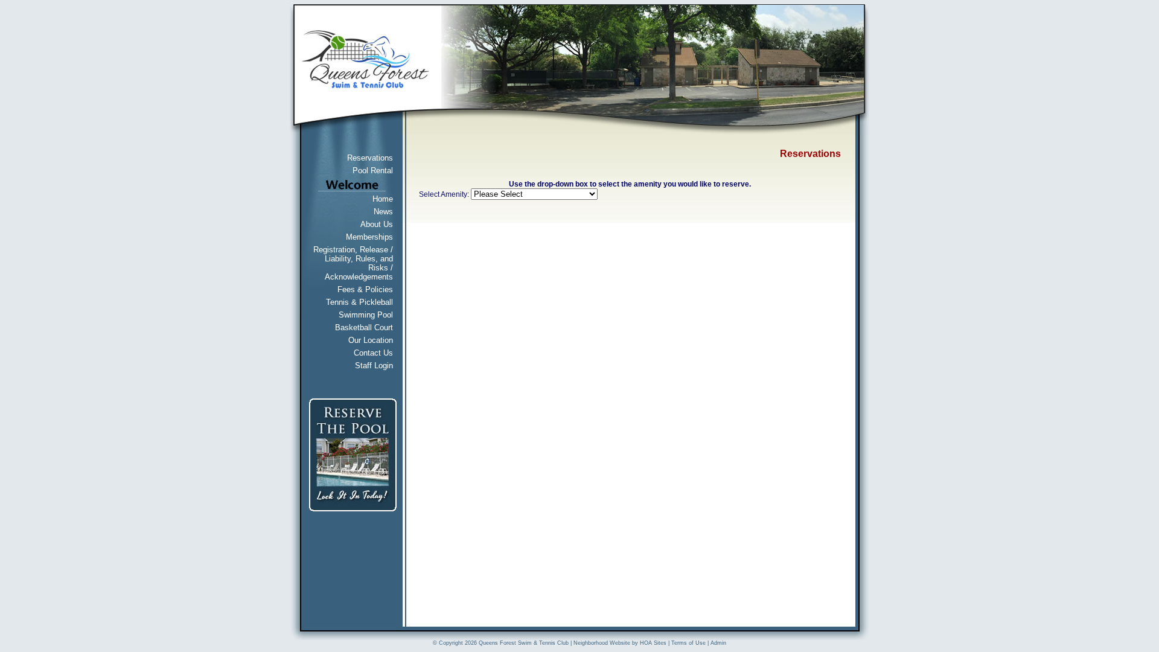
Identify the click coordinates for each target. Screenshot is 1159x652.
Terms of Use (688, 643)
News (383, 211)
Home (382, 198)
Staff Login (374, 365)
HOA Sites (653, 643)
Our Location (370, 340)
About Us (376, 224)
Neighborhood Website (601, 643)
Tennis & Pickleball (359, 302)
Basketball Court (364, 327)
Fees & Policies (365, 289)
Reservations (370, 157)
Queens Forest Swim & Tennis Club (524, 643)
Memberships (369, 236)
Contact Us (373, 352)
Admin (718, 643)
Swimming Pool (366, 314)
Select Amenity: (444, 194)
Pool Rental (373, 170)
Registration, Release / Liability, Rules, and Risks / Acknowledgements (353, 263)
